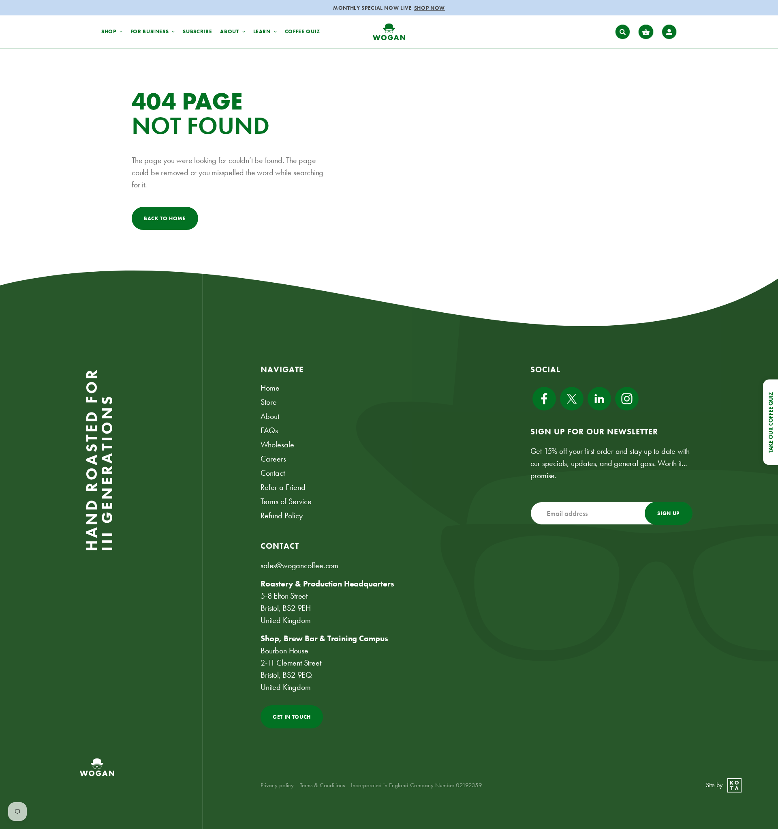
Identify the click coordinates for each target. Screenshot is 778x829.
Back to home (165, 218)
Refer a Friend (283, 487)
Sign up (668, 513)
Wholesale (277, 444)
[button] (623, 32)
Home (270, 387)
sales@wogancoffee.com (299, 565)
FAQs (269, 430)
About (270, 416)
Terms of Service (286, 501)
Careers (273, 458)
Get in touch (292, 716)
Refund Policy (282, 515)
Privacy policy (277, 785)
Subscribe (197, 31)
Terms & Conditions (322, 785)
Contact (273, 473)
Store (269, 402)
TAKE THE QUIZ (427, 8)
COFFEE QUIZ (302, 31)
